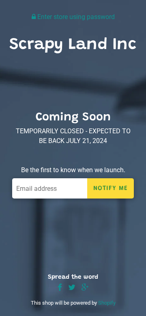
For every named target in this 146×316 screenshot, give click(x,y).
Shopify (107, 303)
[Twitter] (71, 288)
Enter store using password (75, 17)
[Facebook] (60, 288)
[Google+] (85, 288)
